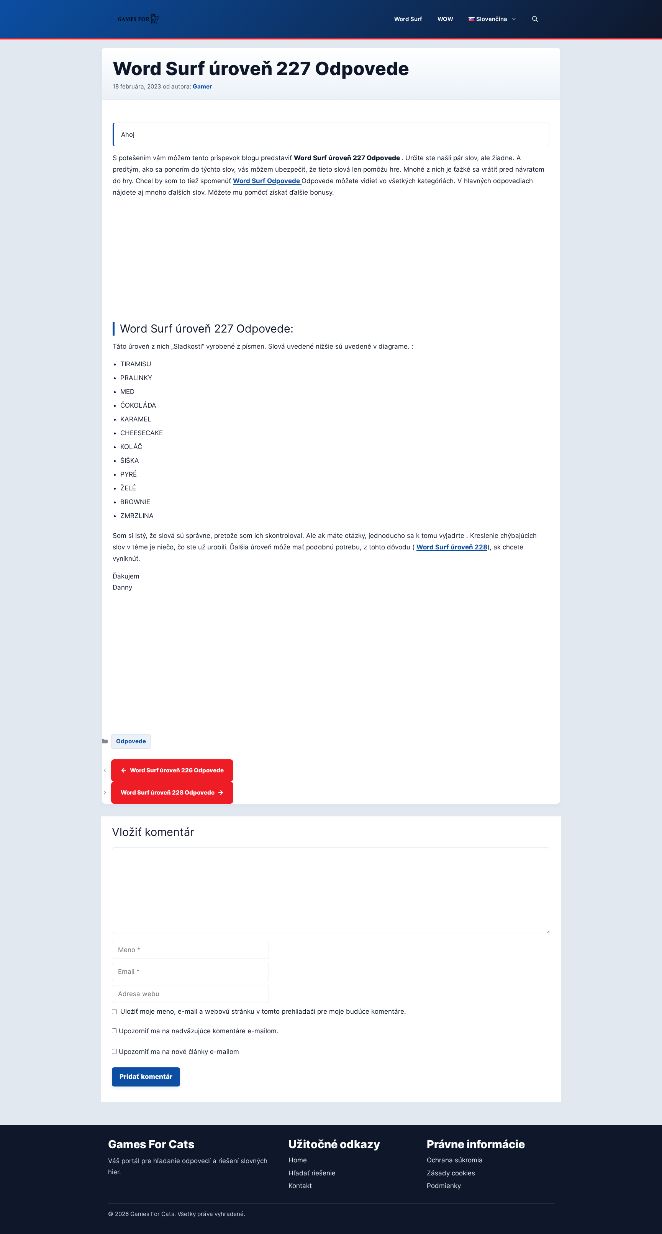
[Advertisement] (331, 257)
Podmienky (444, 1186)
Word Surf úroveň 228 (451, 547)
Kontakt (300, 1186)
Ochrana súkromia (455, 1160)
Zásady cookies (451, 1173)
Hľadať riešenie (312, 1173)
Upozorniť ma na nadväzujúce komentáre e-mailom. (199, 1031)
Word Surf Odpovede (267, 181)
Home (297, 1160)
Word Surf (408, 19)
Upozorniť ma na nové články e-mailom (179, 1051)
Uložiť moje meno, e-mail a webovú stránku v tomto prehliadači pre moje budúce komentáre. (263, 1011)
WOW (445, 19)
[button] (535, 19)
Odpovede (131, 741)
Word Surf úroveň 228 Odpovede (168, 792)
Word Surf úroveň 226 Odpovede (177, 770)
